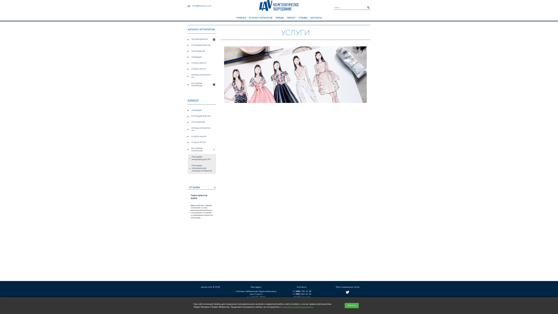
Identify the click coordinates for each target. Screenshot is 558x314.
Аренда (279, 18)
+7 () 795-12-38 (301, 291)
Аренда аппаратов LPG (200, 76)
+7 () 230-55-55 (301, 294)
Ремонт (291, 18)
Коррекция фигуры (201, 45)
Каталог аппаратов (260, 18)
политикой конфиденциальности (297, 307)
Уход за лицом (198, 63)
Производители (199, 39)
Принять (352, 305)
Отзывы (302, 18)
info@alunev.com (201, 6)
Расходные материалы (197, 85)
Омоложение (198, 51)
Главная (241, 18)
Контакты (316, 18)
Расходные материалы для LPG (201, 158)
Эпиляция (196, 57)
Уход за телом (198, 69)
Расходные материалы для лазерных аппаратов (202, 168)
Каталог (193, 100)
